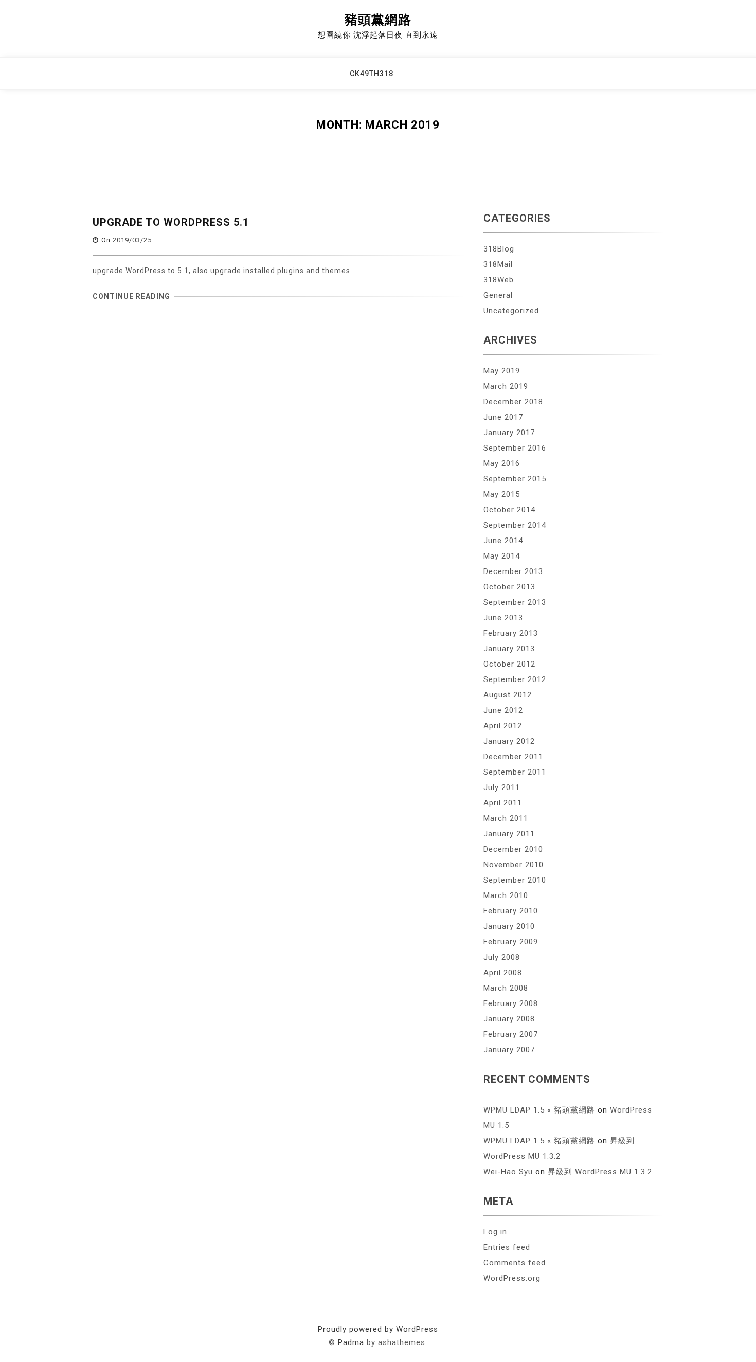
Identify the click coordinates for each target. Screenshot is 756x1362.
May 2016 (501, 463)
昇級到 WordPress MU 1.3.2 (600, 1171)
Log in (495, 1231)
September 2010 (514, 880)
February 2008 (510, 1003)
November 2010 (513, 864)
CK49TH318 (371, 73)
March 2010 (505, 895)
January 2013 (509, 648)
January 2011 (509, 833)
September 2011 (514, 772)
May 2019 (501, 370)
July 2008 (501, 957)
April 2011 (502, 803)
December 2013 (513, 571)
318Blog (498, 249)
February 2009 (510, 941)
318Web (498, 279)
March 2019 (505, 386)
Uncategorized (511, 310)
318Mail (498, 264)
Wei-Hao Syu (508, 1171)
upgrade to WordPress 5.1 (171, 222)
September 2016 (514, 448)
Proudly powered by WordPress (378, 1329)
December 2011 (513, 756)
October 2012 (509, 664)
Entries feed (506, 1247)
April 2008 (502, 972)
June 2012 (503, 710)
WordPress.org (512, 1278)
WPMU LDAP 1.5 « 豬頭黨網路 (539, 1110)
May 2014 (501, 556)
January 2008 (509, 1019)
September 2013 (514, 602)
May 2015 (501, 494)
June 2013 (503, 617)
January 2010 (509, 926)
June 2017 (503, 417)
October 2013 (509, 587)
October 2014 (509, 509)
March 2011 (505, 818)
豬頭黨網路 (378, 19)
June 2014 (503, 540)
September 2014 (514, 525)
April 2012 (502, 725)
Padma (351, 1342)
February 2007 (510, 1034)
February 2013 (510, 633)
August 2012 (507, 695)
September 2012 (514, 679)
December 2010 (513, 849)
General (498, 295)
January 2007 (509, 1049)
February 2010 (510, 911)
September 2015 (514, 478)
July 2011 (501, 787)
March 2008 (505, 988)
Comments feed (514, 1262)
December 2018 (513, 401)
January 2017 (509, 432)
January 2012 (509, 741)
